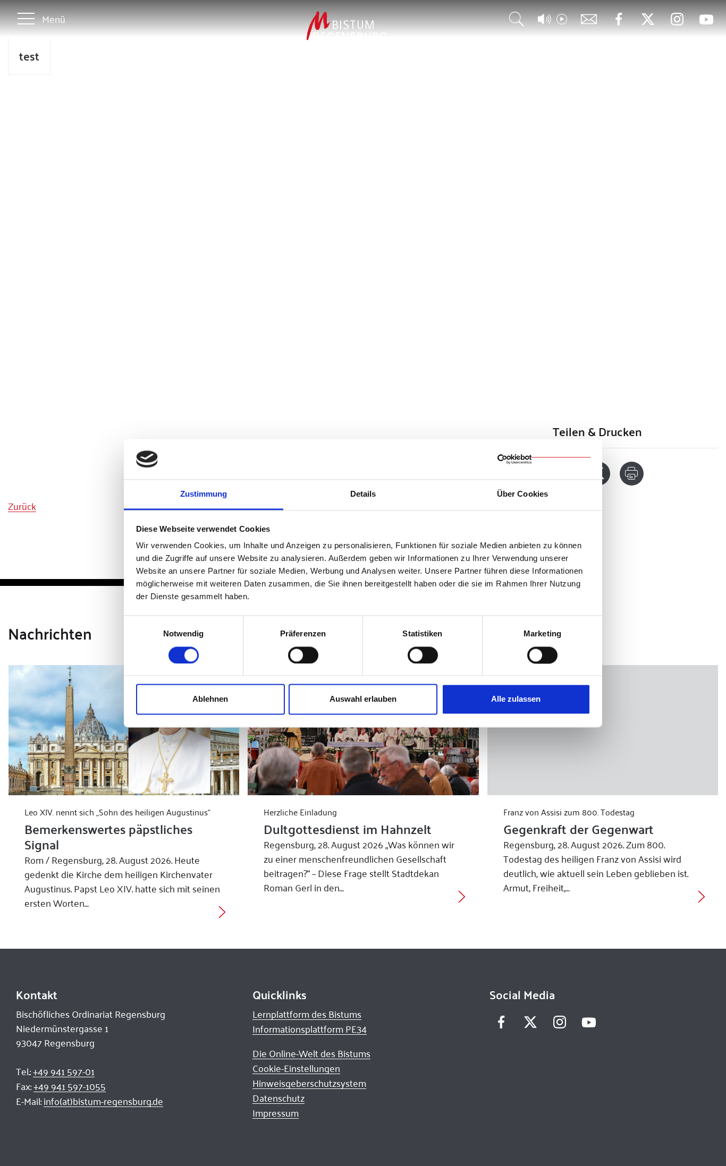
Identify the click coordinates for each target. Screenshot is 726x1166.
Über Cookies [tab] (522, 494)
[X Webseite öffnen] (648, 19)
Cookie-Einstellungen (296, 1068)
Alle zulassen (516, 699)
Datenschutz (278, 1098)
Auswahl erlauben (363, 699)
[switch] (303, 654)
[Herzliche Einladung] (363, 730)
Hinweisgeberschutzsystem (309, 1083)
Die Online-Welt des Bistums (311, 1053)
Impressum (275, 1112)
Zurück (22, 506)
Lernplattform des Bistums (306, 1014)
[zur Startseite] (291, 26)
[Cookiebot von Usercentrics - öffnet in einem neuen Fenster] (543, 459)
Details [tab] (363, 494)
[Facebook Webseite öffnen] (618, 19)
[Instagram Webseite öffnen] (677, 19)
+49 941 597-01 (64, 1071)
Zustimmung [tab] (203, 494)
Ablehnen (210, 699)
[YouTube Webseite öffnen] (706, 18)
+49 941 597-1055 (69, 1086)
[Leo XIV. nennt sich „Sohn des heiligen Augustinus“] (124, 730)
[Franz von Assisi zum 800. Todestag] (603, 730)
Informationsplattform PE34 (309, 1029)
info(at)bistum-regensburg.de (103, 1101)
